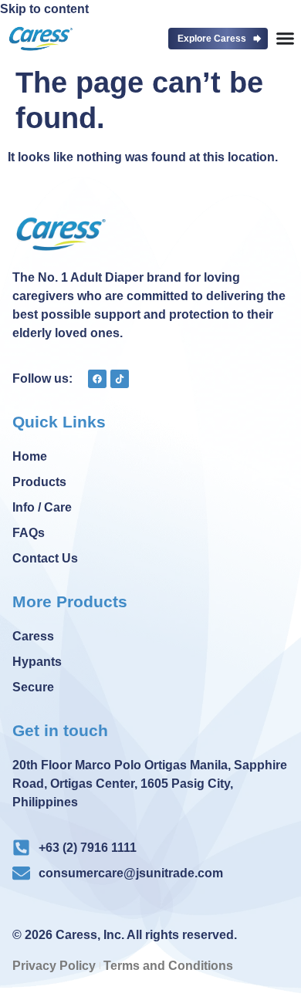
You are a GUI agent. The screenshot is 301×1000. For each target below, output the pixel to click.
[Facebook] (97, 379)
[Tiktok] (119, 379)
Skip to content (44, 8)
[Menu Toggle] (285, 38)
